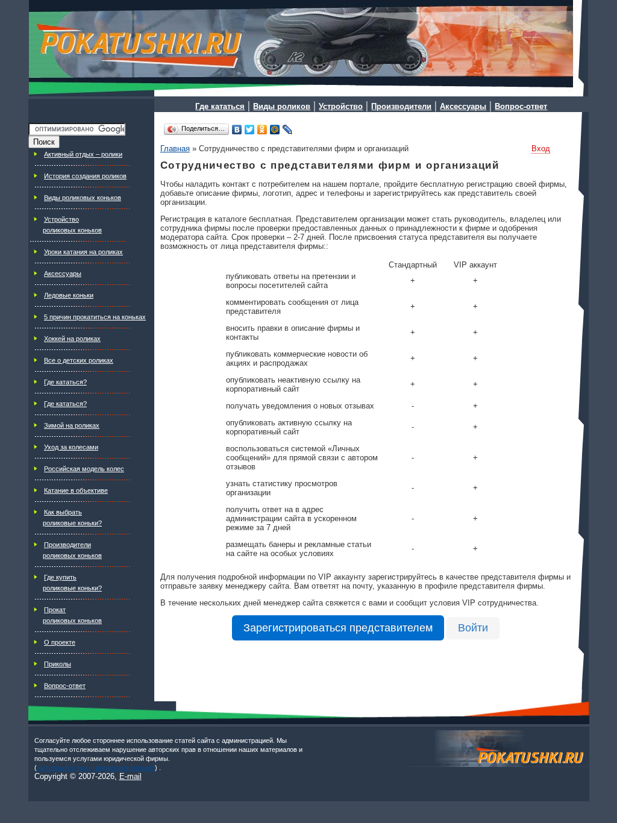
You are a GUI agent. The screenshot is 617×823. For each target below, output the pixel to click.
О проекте (59, 642)
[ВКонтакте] (237, 129)
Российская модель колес (84, 468)
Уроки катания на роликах (83, 251)
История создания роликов (85, 176)
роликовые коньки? (72, 523)
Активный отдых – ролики (83, 154)
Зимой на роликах (71, 425)
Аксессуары (62, 273)
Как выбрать (63, 512)
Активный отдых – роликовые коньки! (96, 767)
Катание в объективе (76, 490)
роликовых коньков (72, 230)
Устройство (61, 219)
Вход (540, 148)
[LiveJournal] (287, 129)
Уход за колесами (71, 447)
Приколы (57, 664)
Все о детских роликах (78, 360)
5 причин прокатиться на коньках (95, 317)
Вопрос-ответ (65, 685)
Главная (175, 148)
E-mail (130, 776)
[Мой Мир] (275, 129)
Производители (67, 544)
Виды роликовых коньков (82, 197)
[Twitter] (249, 129)
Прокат (55, 609)
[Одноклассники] (262, 129)
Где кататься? (65, 382)
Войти (473, 628)
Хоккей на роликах (72, 338)
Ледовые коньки (68, 295)
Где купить (60, 577)
